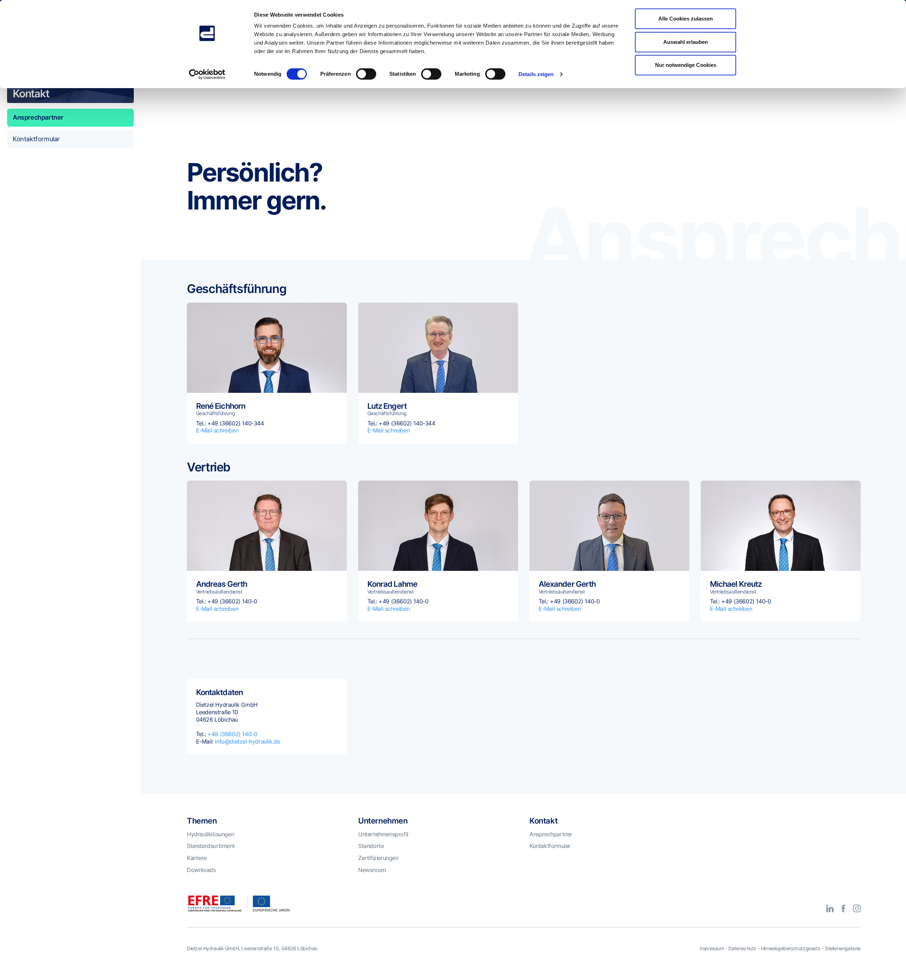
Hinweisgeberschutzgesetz (790, 948)
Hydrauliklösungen (210, 834)
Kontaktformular (36, 139)
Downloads (201, 869)
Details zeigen (536, 74)
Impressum (712, 948)
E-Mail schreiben (217, 430)
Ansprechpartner (38, 117)
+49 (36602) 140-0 (232, 734)
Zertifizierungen (378, 857)
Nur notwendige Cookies (685, 65)
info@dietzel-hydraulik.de (247, 741)
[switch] (366, 74)
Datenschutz (742, 948)
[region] (70, 500)
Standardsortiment (211, 845)
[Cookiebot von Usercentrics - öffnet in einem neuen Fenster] (207, 74)
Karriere (197, 857)
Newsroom (372, 869)
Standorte (371, 845)
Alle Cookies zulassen (685, 19)
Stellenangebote (843, 948)
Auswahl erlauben (685, 42)
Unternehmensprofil (383, 834)
